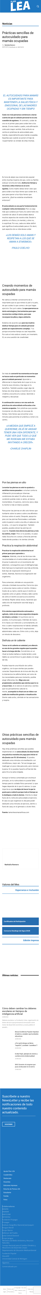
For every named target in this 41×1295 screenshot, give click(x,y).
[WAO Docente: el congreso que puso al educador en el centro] (7, 1067)
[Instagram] (33, 1262)
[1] (20, 910)
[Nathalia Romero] (10, 856)
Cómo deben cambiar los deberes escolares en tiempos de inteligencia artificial (19, 1011)
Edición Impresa (31, 940)
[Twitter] (12, 52)
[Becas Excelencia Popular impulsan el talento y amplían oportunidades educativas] (7, 1034)
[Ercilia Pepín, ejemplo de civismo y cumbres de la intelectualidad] (7, 1056)
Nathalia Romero (12, 864)
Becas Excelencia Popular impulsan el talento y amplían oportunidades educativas (27, 1034)
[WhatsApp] (18, 52)
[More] (24, 52)
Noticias (7, 23)
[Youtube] (38, 1262)
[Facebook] (5, 52)
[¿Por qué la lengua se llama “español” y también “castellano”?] (7, 1046)
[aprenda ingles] (20, 900)
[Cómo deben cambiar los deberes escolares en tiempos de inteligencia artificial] (20, 992)
